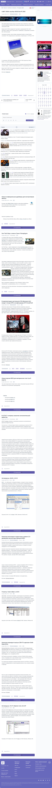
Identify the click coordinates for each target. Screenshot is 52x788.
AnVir (3, 482)
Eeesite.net (8, 72)
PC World (8, 692)
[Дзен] (39, 1)
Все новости (31, 127)
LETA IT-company (5, 421)
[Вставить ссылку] (16, 120)
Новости (3, 4)
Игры (16, 771)
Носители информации (14, 540)
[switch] (26, 113)
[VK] (38, 780)
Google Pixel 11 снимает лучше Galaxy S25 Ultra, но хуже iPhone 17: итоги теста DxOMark (22, 131)
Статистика (28, 767)
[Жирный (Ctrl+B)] (4, 120)
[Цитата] (11, 120)
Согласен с (28, 113)
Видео (39, 42)
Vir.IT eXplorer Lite (9, 709)
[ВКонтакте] (37, 1)
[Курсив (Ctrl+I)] (6, 120)
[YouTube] (40, 1)
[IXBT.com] (2, 7)
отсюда (18, 620)
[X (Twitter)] (47, 780)
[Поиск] (46, 1)
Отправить (30, 120)
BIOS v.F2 (13, 397)
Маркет (16, 775)
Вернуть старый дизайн (6, 776)
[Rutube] (50, 42)
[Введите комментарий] (18, 117)
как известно (25, 351)
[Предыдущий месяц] (38, 85)
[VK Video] (48, 42)
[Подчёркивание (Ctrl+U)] (8, 120)
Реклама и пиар (38, 764)
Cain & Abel (4, 595)
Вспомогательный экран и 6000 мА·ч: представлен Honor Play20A (20, 140)
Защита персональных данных (39, 771)
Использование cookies (40, 768)
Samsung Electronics (10, 578)
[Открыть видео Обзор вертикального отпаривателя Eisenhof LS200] (44, 65)
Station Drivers (11, 203)
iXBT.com (16, 765)
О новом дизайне (4, 770)
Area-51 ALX (8, 309)
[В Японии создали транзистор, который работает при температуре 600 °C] (5, 163)
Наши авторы (28, 765)
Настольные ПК (13, 304)
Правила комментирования (40, 766)
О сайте (2, 768)
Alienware (8, 364)
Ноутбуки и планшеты (39, 4)
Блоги (13, 1)
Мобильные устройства (28, 4)
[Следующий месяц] (50, 85)
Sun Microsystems (24, 247)
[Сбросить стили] (13, 120)
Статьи (8, 4)
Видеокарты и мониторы (16, 4)
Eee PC (7, 25)
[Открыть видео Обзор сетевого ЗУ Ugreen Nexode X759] (44, 48)
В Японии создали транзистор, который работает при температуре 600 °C (22, 162)
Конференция (9, 1)
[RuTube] (44, 1)
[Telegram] (42, 1)
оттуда (12, 514)
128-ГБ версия (4, 653)
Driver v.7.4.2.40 (23, 218)
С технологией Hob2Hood (45, 75)
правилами (32, 113)
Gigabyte (5, 395)
